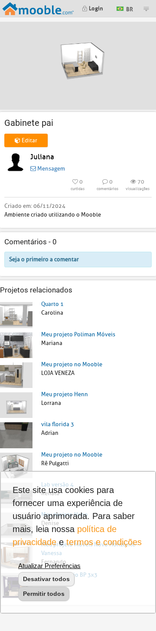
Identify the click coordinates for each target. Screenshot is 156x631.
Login (95, 7)
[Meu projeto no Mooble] (16, 374)
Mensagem (50, 168)
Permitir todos (44, 593)
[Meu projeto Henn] (16, 404)
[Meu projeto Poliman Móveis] (16, 344)
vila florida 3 (57, 424)
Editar (28, 140)
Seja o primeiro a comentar (44, 259)
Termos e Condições (104, 542)
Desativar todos (46, 578)
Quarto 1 (52, 304)
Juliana (42, 156)
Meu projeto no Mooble (71, 364)
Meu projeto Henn (64, 394)
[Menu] (146, 8)
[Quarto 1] (16, 314)
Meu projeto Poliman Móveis (78, 334)
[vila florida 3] (16, 434)
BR (129, 8)
